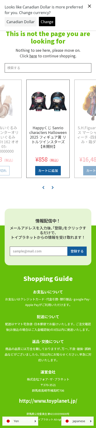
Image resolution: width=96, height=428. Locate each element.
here (33, 56)
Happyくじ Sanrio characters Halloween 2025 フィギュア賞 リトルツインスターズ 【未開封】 (48, 137)
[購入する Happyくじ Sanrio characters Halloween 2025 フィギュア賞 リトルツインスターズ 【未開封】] (48, 101)
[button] (43, 187)
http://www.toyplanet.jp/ (48, 400)
